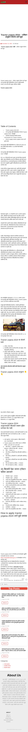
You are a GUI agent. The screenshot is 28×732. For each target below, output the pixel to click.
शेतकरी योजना (7, 667)
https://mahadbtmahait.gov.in (8, 557)
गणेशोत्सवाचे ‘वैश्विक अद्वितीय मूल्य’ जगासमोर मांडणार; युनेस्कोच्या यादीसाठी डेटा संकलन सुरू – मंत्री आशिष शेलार (13, 595)
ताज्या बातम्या (7, 664)
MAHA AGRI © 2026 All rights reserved (14, 729)
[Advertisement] (14, 19)
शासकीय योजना (7, 665)
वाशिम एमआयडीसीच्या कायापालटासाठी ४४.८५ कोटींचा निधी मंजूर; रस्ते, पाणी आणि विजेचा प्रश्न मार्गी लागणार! (13, 609)
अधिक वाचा (5, 602)
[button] (26, 2)
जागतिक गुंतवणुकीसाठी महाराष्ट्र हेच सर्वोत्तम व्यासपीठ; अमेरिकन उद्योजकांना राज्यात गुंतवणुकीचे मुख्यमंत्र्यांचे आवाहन (13, 622)
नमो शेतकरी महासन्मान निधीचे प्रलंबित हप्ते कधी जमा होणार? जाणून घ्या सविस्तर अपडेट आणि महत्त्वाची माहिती (14, 649)
